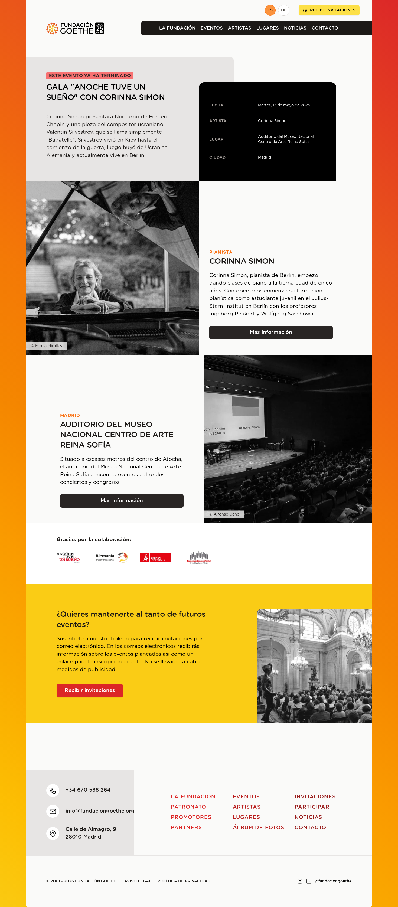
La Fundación (177, 28)
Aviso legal (137, 881)
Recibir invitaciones (90, 690)
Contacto (325, 28)
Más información (279, 334)
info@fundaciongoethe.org (100, 811)
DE (284, 10)
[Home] (65, 28)
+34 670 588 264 (88, 790)
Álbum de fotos (258, 827)
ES (270, 10)
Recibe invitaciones (332, 10)
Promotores (191, 817)
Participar (312, 807)
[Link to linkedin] (309, 881)
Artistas (239, 28)
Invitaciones (315, 797)
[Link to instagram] (300, 881)
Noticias (295, 28)
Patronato (188, 807)
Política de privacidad (184, 881)
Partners (186, 827)
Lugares (267, 28)
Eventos (212, 28)
